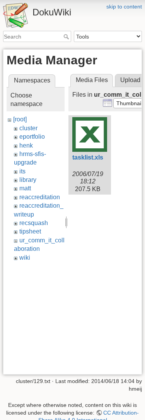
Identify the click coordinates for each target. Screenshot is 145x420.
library (27, 179)
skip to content (124, 6)
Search (67, 36)
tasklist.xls (87, 157)
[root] (20, 119)
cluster (28, 128)
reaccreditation (39, 197)
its (22, 171)
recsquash (33, 223)
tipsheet (30, 231)
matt (25, 188)
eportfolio (32, 136)
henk (26, 145)
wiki (24, 257)
